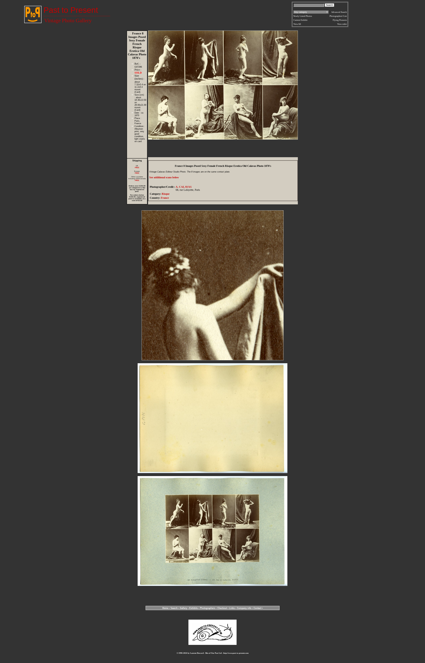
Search (174, 608)
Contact (257, 608)
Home (165, 608)
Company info (244, 608)
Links (232, 608)
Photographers (207, 608)
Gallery (183, 608)
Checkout (222, 608)
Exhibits (193, 608)
